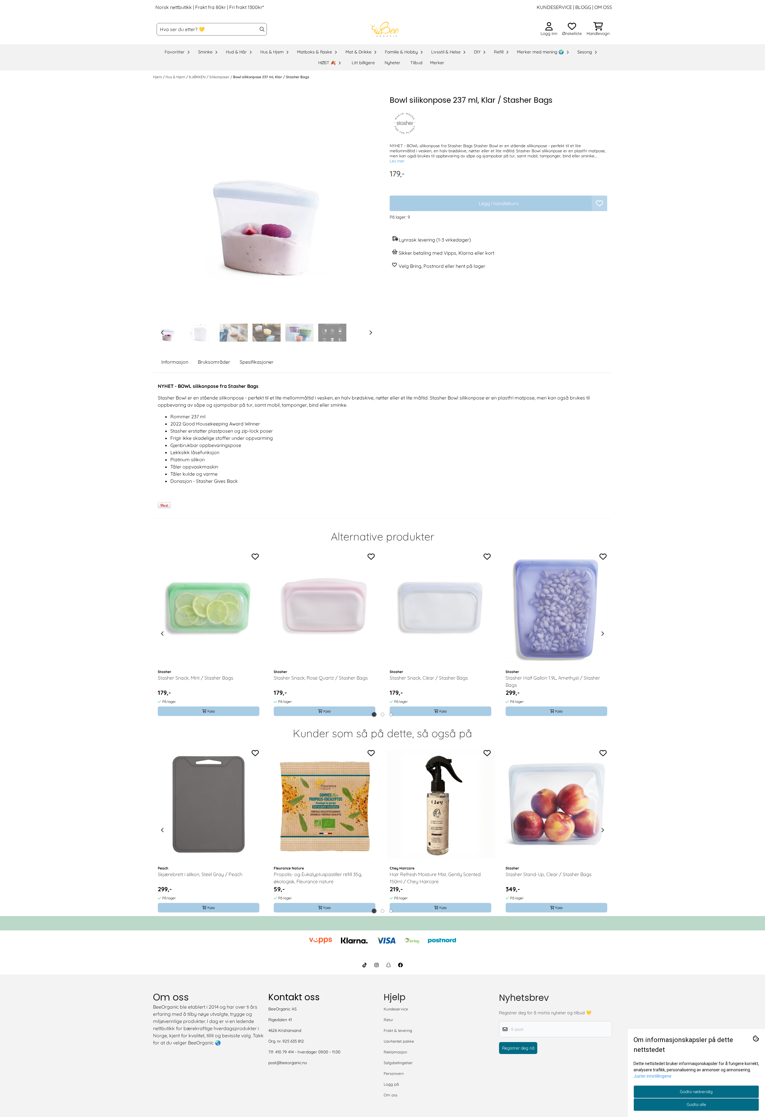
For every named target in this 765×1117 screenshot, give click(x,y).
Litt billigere (363, 62)
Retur (388, 1019)
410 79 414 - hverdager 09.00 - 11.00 (307, 1051)
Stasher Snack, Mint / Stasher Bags (195, 678)
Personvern (394, 1073)
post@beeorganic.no (287, 1062)
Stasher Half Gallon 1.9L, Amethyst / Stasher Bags (553, 681)
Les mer (397, 160)
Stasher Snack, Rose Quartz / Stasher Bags (321, 678)
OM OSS (603, 7)
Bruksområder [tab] (214, 362)
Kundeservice (396, 1009)
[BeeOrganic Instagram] (376, 965)
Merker (437, 62)
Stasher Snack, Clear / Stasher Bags (429, 678)
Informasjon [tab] (174, 362)
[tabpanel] (208, 634)
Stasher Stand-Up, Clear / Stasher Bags (548, 874)
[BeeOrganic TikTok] (364, 965)
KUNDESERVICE (554, 7)
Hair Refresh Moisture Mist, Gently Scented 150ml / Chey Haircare (435, 877)
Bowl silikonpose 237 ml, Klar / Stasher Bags (271, 77)
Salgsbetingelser (398, 1062)
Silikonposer (219, 77)
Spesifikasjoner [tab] (256, 362)
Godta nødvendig (696, 1091)
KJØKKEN (197, 77)
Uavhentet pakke (399, 1041)
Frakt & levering (398, 1030)
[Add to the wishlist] (255, 556)
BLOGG (582, 7)
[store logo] (384, 29)
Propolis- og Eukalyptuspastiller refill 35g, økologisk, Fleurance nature (318, 877)
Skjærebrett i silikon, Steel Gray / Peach (200, 874)
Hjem (158, 77)
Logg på (391, 1084)
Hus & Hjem (176, 77)
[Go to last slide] (162, 332)
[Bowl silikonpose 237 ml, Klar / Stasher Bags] (266, 207)
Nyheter (392, 62)
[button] (599, 203)
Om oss (390, 1095)
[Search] (262, 29)
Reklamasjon (395, 1052)
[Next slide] (370, 332)
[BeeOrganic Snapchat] (388, 965)
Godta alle (696, 1104)
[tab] (374, 714)
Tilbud (416, 62)
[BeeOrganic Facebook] (400, 965)
